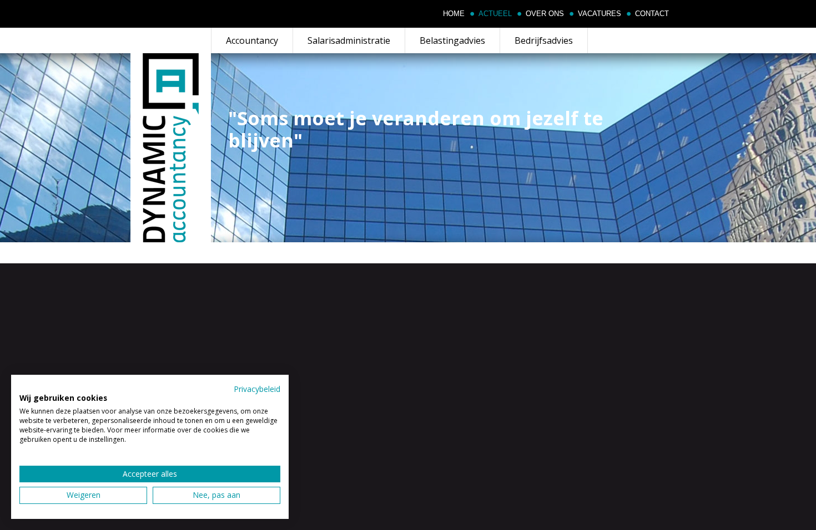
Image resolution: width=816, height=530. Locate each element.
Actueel (495, 14)
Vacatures (599, 14)
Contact (652, 14)
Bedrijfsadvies (544, 40)
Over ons (545, 14)
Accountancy (252, 40)
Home (454, 14)
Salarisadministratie (349, 40)
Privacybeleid (257, 389)
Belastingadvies (452, 40)
